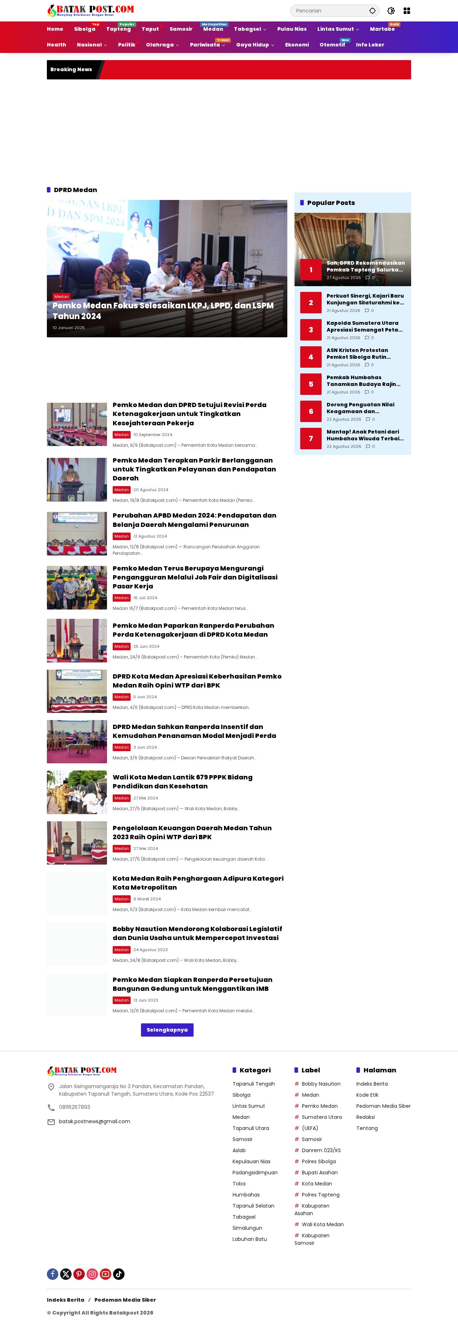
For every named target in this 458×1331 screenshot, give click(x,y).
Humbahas (246, 1194)
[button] (372, 10)
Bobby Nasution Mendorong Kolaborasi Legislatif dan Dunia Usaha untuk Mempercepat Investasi (197, 933)
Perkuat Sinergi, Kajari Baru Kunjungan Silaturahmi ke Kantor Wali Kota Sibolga (365, 299)
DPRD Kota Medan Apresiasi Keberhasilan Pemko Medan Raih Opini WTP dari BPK (197, 681)
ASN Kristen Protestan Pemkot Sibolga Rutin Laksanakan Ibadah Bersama (357, 354)
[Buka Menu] (407, 10)
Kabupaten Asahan (312, 1209)
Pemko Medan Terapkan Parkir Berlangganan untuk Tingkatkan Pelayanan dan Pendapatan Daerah (194, 469)
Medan (61, 296)
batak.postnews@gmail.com (94, 1121)
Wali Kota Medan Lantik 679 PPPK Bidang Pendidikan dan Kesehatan (183, 782)
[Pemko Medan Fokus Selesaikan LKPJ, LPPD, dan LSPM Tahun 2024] (167, 268)
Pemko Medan (320, 1106)
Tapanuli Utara (251, 1128)
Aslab (239, 1150)
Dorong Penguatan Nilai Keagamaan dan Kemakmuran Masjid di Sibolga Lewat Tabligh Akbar (360, 408)
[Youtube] (105, 1274)
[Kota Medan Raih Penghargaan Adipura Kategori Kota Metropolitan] (77, 893)
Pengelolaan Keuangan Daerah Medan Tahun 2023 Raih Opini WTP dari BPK (192, 832)
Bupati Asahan (320, 1172)
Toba (239, 1183)
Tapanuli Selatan (253, 1205)
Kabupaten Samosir (312, 1239)
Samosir (243, 1139)
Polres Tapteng (321, 1194)
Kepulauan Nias (252, 1161)
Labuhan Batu (250, 1239)
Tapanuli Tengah (254, 1083)
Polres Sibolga (319, 1161)
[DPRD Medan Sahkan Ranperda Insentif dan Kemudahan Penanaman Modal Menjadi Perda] (77, 741)
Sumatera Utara (322, 1117)
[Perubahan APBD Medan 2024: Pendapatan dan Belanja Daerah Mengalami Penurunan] (77, 533)
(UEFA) (310, 1128)
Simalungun (247, 1228)
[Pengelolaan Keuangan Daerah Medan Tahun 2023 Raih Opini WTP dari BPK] (77, 843)
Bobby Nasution (321, 1083)
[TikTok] (119, 1274)
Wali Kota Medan (323, 1224)
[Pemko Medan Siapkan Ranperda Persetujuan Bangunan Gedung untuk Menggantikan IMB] (77, 994)
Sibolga (241, 1094)
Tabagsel (244, 1216)
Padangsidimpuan (255, 1172)
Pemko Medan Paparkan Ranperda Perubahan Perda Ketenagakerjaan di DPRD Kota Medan (193, 630)
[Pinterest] (79, 1274)
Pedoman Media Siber (383, 1106)
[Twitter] (66, 1274)
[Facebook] (52, 1274)
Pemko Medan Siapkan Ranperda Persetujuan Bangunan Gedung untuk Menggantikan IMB (193, 984)
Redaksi (365, 1117)
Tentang (367, 1128)
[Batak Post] (91, 10)
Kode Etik (367, 1094)
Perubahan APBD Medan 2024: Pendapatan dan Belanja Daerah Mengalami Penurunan (195, 520)
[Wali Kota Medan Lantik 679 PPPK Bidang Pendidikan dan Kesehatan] (77, 792)
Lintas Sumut (249, 1106)
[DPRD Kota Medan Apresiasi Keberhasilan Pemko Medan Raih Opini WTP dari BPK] (77, 691)
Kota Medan (317, 1183)
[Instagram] (92, 1274)
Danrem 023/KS (321, 1150)
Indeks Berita (372, 1083)
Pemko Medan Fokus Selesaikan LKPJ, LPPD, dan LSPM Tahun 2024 (163, 311)
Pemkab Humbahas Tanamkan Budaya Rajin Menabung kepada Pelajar (364, 381)
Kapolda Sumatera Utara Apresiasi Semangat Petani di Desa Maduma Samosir (365, 326)
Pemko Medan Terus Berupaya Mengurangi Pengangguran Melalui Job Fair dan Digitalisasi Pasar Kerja (195, 577)
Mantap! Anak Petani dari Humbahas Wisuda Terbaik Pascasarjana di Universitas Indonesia (366, 435)
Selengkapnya (167, 1029)
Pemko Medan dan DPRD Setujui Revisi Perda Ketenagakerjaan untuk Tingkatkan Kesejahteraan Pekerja (190, 413)
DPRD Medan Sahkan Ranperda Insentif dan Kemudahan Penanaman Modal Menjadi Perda (194, 731)
